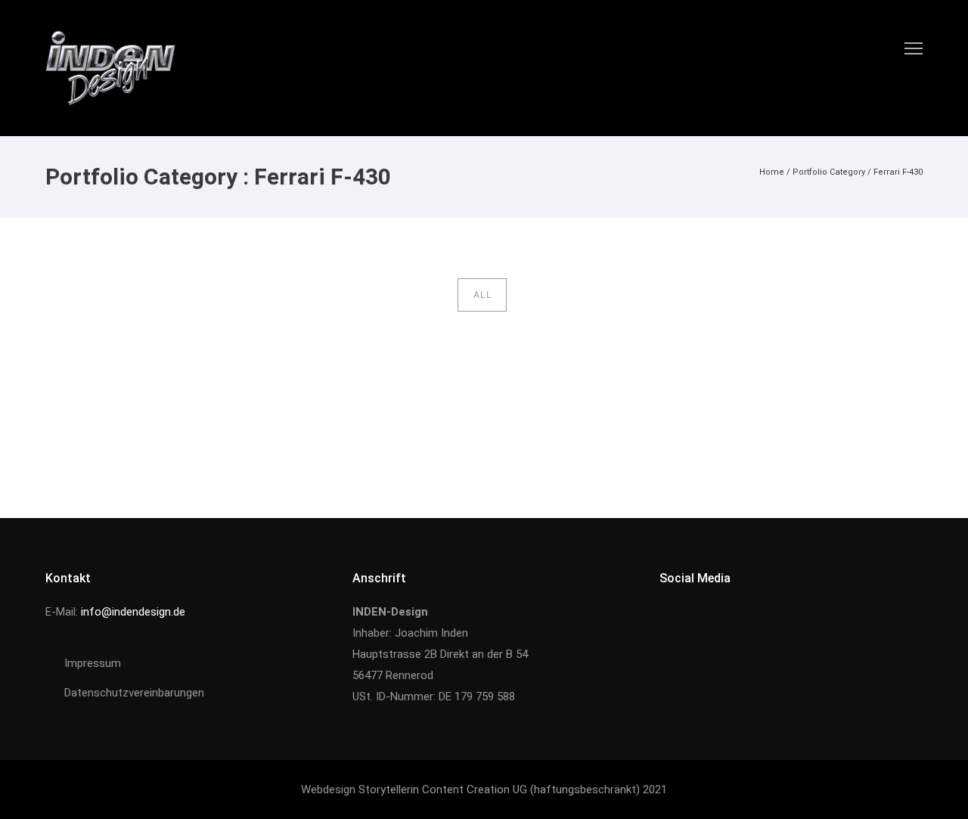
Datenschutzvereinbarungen (134, 693)
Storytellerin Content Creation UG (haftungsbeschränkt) (499, 789)
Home (771, 172)
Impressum (92, 663)
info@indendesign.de (133, 612)
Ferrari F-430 (898, 172)
